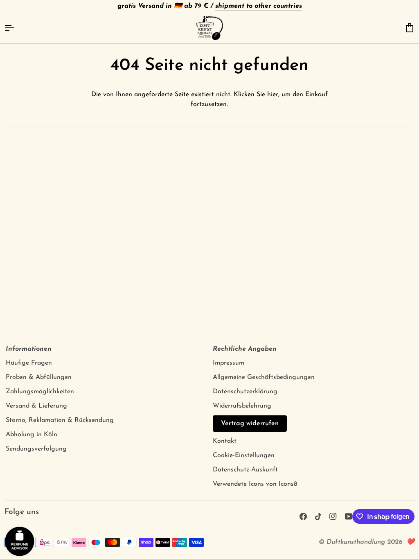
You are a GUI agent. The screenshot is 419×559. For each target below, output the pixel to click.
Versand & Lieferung (36, 406)
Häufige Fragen (29, 363)
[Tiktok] (318, 516)
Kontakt (225, 441)
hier (272, 94)
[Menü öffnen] (17, 28)
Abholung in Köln (31, 434)
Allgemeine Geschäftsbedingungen (264, 377)
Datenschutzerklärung (245, 391)
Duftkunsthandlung (356, 542)
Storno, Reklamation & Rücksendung (60, 420)
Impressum (228, 363)
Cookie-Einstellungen (244, 455)
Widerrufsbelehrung (242, 406)
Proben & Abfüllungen (39, 377)
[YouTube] (348, 516)
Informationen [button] (29, 349)
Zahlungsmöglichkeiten (40, 391)
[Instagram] (333, 516)
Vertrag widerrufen (250, 423)
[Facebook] (303, 516)
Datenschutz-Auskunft (245, 470)
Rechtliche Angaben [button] (245, 349)
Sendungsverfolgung (36, 449)
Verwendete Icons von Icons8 (255, 484)
